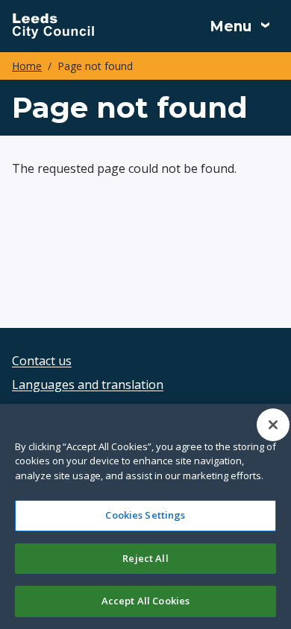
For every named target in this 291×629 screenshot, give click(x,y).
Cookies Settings (145, 515)
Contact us (42, 361)
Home (27, 66)
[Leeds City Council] (53, 26)
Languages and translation (87, 384)
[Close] (273, 424)
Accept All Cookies (145, 600)
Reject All (145, 558)
